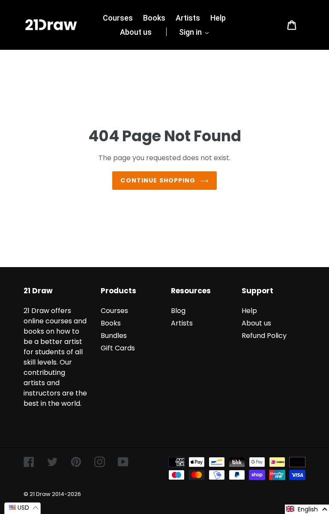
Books (111, 323)
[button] (307, 509)
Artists (182, 323)
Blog (178, 311)
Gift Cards (118, 348)
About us (256, 323)
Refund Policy (264, 336)
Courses (114, 311)
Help (249, 311)
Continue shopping (157, 180)
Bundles (114, 336)
